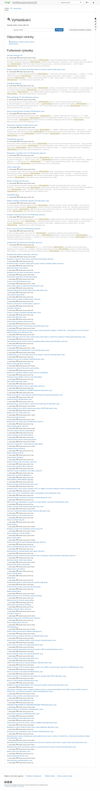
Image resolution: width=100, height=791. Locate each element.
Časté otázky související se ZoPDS (17, 714)
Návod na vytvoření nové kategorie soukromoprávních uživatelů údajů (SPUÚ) (31, 676)
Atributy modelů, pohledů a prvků (17, 696)
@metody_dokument (32, 97)
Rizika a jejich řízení (13, 751)
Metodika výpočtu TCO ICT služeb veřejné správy (22, 326)
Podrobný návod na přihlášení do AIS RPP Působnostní (24, 390)
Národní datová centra (14, 569)
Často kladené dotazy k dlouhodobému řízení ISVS (22, 350)
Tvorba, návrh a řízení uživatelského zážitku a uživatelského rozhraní (28, 493)
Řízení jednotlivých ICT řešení (16, 97)
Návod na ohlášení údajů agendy (17, 658)
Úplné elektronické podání (15, 381)
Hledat (60, 30)
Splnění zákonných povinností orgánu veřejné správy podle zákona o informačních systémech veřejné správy (40, 337)
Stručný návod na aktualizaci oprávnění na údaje (22, 636)
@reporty (39, 631)
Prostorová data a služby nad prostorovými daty (21, 587)
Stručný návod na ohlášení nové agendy (19, 645)
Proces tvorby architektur (14, 466)
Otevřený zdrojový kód (14, 399)
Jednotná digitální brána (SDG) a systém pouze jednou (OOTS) (26, 408)
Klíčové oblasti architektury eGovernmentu (20, 321)
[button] (87, 2)
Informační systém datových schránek (18, 431)
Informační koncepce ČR (14, 55)
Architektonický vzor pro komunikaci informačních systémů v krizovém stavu (30, 355)
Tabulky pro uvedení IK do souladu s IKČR (20, 359)
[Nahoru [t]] (95, 29)
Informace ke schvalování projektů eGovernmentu (22, 125)
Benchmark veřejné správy (15, 700)
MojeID (9, 578)
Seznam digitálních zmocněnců (16, 533)
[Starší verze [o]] (95, 21)
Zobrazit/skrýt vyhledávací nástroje (80, 30)
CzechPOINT (11, 195)
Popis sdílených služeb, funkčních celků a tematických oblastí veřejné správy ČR (32, 341)
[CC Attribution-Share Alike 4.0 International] (8, 782)
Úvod (8, 83)
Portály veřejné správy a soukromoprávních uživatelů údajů (25, 582)
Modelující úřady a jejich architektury (18, 618)
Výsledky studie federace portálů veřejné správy (22, 290)
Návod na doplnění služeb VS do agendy (19, 654)
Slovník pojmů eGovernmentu (16, 417)
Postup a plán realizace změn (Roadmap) (20, 542)
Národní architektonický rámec (16, 462)
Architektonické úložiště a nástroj (17, 254)
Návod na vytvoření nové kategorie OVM (19, 672)
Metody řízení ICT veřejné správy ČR (18, 413)
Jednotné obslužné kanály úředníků (18, 435)
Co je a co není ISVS (13, 281)
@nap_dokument (16, 83)
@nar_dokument (33, 254)
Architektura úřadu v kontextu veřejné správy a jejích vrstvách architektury (30, 263)
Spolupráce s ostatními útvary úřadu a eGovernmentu (23, 259)
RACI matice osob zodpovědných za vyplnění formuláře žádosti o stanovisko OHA (32, 502)
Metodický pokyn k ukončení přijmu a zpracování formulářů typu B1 (27, 404)
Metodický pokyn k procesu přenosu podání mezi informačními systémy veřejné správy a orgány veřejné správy (41, 742)
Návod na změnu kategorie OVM (17, 680)
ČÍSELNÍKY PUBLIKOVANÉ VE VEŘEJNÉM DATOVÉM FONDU (26, 705)
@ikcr (28, 533)
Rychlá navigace (12, 364)
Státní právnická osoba (14, 760)
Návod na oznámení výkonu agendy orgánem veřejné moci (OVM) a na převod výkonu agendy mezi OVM (39, 667)
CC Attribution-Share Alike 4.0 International (14, 786)
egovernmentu (17, 8)
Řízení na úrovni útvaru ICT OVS (17, 229)
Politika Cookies (50, 776)
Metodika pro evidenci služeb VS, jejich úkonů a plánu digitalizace (27, 727)
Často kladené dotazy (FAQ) (15, 295)
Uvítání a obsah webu (13, 167)
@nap (17, 195)
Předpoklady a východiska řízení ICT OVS (20, 153)
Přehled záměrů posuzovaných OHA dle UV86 (21, 631)
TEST (8, 627)
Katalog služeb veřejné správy (16, 564)
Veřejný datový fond (13, 457)
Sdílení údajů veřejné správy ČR (17, 605)
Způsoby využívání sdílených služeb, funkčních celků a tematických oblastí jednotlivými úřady (35, 555)
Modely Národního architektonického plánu (20, 551)
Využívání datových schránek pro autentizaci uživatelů (23, 497)
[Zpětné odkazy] (95, 24)
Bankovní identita (12, 573)
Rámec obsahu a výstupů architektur (18, 299)
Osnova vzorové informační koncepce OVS (20, 111)
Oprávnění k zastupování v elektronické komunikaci (23, 444)
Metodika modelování (13, 609)
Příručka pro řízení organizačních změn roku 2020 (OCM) (25, 731)
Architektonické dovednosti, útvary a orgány (20, 386)
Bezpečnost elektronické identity (17, 484)
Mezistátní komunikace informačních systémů (21, 368)
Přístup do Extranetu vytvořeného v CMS (19, 709)
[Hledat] (81, 2)
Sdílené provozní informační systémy (18, 600)
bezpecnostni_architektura (15, 475)
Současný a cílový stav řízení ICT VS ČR (19, 215)
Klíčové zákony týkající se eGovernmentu (19, 286)
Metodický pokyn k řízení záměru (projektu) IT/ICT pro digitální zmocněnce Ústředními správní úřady (38, 488)
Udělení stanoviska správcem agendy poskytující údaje (24, 663)
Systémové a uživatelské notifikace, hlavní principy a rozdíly (25, 372)
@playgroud (27, 475)
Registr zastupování (13, 453)
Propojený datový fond (14, 448)
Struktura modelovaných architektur (18, 304)
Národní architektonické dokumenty (18, 181)
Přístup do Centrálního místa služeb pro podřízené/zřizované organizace (29, 395)
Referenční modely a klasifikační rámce (19, 471)
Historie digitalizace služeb (15, 718)
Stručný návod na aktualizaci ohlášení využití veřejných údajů (26, 640)
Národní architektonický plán (16, 520)
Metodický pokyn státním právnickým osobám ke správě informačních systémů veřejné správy (36, 747)
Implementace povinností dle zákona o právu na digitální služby (26, 723)
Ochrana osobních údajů (64, 776)
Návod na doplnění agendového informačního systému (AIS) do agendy (29, 649)
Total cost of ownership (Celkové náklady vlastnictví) (23, 511)
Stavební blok (11, 317)
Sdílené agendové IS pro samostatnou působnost (22, 596)
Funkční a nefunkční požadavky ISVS (18, 312)
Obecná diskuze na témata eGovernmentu (20, 515)
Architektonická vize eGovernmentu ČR (19, 242)
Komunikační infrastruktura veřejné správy (20, 277)
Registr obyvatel (12, 591)
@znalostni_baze (59, 69)
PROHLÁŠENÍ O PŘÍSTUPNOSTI (17, 480)
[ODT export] (95, 26)
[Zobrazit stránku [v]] (95, 18)
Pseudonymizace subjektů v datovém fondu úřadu (22, 377)
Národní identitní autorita (14, 346)
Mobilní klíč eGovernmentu (15, 268)
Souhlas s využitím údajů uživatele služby (19, 506)
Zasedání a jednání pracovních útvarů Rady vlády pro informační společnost (30, 69)
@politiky (30, 480)
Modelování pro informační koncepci (18, 272)
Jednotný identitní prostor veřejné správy (19, 439)
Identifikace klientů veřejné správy (17, 560)
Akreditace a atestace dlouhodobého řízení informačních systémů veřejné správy (32, 685)
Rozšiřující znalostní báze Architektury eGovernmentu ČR (24, 529)
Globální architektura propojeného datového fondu (22, 201)
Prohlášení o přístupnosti (33, 776)
